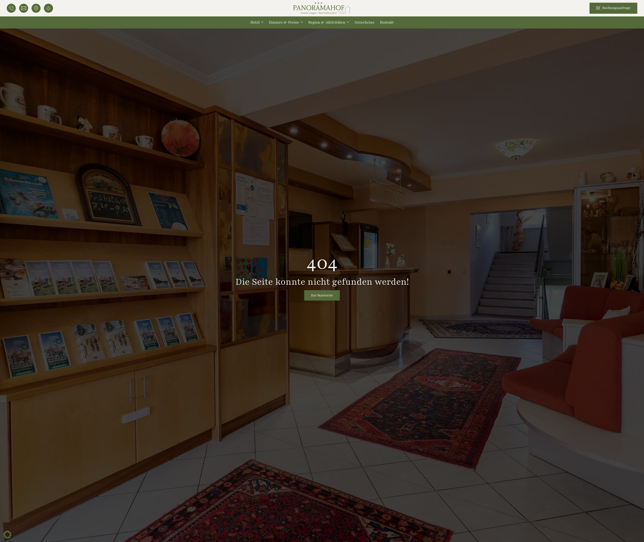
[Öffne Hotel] (262, 22)
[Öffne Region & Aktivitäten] (348, 22)
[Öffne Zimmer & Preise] (302, 22)
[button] (7, 534)
